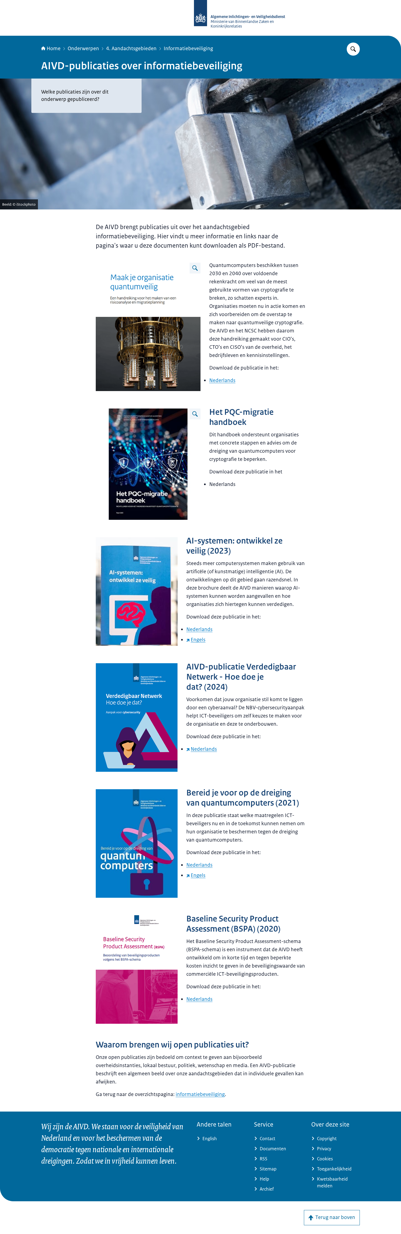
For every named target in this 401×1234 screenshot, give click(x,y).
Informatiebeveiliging (188, 48)
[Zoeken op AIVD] (353, 49)
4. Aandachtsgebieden (131, 48)
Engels (198, 639)
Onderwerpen (83, 48)
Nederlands (222, 380)
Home (54, 48)
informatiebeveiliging (200, 1094)
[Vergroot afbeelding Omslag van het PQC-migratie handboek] (195, 414)
